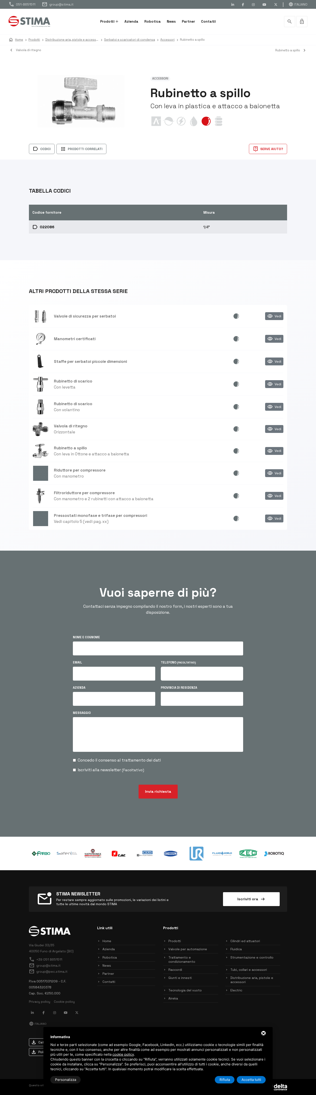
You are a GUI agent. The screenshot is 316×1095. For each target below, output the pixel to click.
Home (106, 941)
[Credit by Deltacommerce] (276, 1087)
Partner (188, 21)
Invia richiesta (158, 791)
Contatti (208, 21)
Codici (42, 149)
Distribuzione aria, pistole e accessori (251, 980)
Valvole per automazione (187, 949)
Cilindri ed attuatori (245, 941)
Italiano (297, 4)
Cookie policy (64, 1001)
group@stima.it (58, 4)
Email (77, 662)
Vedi (274, 316)
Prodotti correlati (81, 149)
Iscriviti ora (251, 899)
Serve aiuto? (268, 149)
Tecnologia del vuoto (185, 990)
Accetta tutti (251, 1079)
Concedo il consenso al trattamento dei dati (119, 760)
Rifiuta (225, 1079)
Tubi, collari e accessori (248, 970)
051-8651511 (22, 4)
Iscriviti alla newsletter (111, 769)
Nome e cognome (86, 637)
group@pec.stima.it (48, 972)
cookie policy (123, 1054)
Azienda (131, 21)
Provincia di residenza (179, 688)
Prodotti (107, 21)
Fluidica (236, 949)
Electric (236, 990)
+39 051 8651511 (45, 959)
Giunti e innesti (180, 978)
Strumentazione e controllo (251, 957)
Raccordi (175, 970)
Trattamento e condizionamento (181, 959)
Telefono (178, 662)
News (171, 21)
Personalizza (65, 1079)
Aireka (173, 998)
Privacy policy (39, 1001)
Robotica (152, 21)
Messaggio (82, 713)
